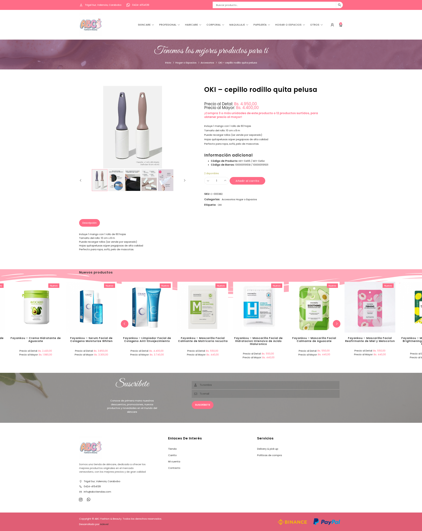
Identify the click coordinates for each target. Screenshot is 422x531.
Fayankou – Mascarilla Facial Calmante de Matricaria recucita (203, 339)
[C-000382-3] (132, 180)
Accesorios (207, 62)
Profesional (168, 24)
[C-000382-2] (116, 180)
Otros (314, 24)
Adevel (104, 524)
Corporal (214, 24)
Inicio (168, 62)
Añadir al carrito (247, 181)
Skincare (144, 24)
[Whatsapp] (88, 499)
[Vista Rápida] (49, 294)
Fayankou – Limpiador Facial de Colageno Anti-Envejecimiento (147, 339)
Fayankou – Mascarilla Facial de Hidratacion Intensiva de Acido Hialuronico (258, 341)
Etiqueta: (210, 205)
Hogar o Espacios (185, 62)
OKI (220, 205)
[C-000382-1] (99, 180)
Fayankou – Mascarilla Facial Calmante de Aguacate (314, 339)
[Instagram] (81, 499)
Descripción (89, 223)
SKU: (207, 194)
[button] (336, 324)
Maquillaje (237, 24)
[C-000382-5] (165, 180)
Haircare (191, 24)
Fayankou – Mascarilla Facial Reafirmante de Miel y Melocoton (370, 339)
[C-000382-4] (149, 180)
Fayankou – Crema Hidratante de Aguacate (36, 339)
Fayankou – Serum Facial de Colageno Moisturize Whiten (91, 339)
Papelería (260, 24)
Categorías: (212, 199)
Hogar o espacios (288, 24)
